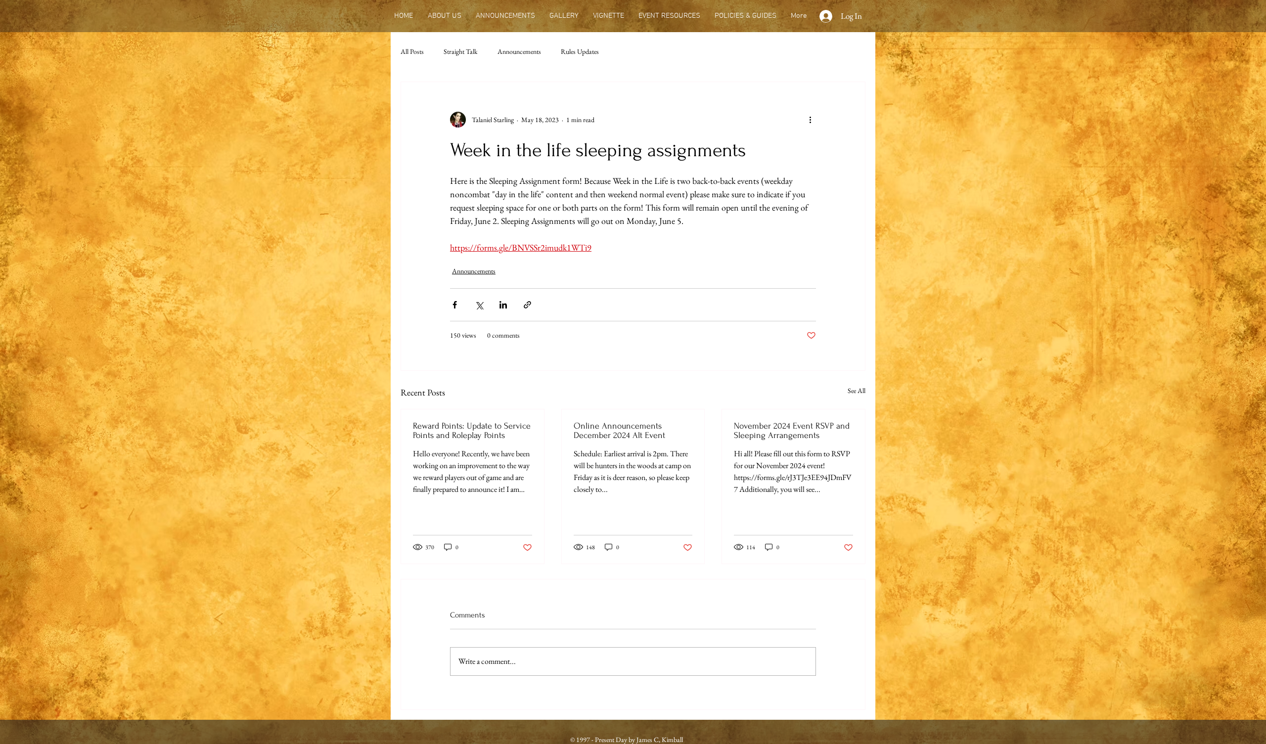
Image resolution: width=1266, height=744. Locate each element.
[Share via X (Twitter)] (479, 304)
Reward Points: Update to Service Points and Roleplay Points (472, 430)
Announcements (519, 51)
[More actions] (810, 120)
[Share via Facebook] (454, 304)
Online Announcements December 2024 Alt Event (619, 430)
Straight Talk (461, 51)
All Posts (412, 51)
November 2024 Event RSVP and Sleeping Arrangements (792, 430)
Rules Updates (580, 51)
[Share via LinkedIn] (503, 304)
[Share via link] (527, 304)
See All (856, 390)
